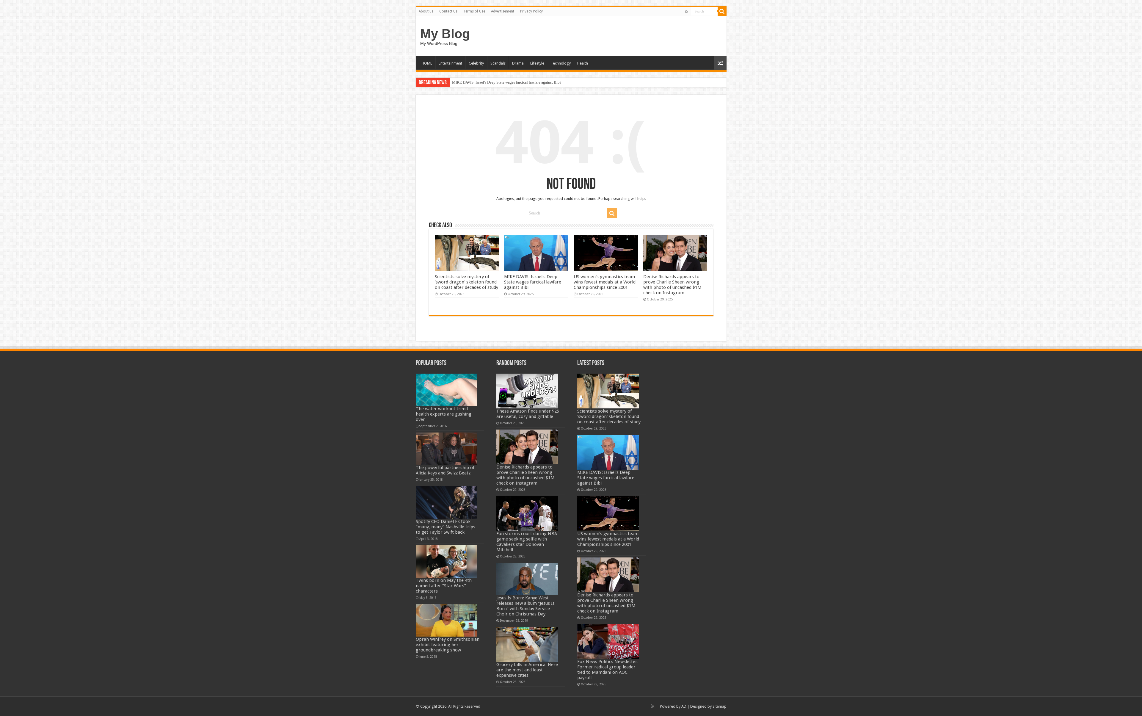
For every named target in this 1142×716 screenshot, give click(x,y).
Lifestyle (537, 63)
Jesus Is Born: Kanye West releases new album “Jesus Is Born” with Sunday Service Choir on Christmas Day (525, 606)
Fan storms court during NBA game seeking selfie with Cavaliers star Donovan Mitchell (526, 541)
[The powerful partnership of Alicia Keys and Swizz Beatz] (447, 449)
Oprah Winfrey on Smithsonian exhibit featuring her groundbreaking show (447, 645)
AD (683, 706)
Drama (518, 63)
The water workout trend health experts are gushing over (443, 414)
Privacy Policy (531, 11)
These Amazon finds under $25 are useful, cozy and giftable (527, 413)
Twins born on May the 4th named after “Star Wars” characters (444, 586)
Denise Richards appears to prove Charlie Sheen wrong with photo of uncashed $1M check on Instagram (672, 284)
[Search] (722, 11)
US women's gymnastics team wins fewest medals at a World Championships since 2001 (605, 282)
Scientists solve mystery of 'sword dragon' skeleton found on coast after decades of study (466, 282)
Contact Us (448, 11)
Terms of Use (474, 11)
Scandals (498, 63)
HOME (427, 63)
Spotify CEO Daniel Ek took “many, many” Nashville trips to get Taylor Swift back (445, 527)
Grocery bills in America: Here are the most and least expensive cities (527, 670)
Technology (561, 63)
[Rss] (686, 11)
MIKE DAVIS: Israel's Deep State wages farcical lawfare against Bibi (506, 82)
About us (426, 11)
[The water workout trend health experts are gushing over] (447, 390)
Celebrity (476, 63)
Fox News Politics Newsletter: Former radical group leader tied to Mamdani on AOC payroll (608, 669)
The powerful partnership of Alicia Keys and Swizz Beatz (445, 470)
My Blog (445, 33)
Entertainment (450, 63)
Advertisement (502, 11)
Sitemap (720, 706)
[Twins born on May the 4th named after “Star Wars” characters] (447, 561)
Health (582, 63)
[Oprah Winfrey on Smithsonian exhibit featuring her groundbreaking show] (447, 620)
